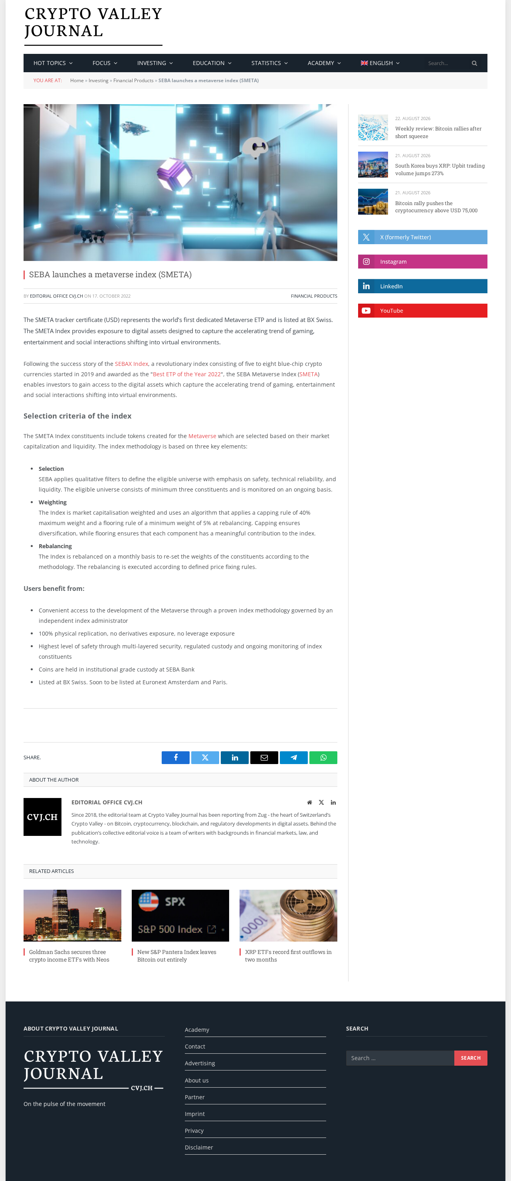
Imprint (195, 1114)
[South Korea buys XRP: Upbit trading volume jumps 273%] (373, 165)
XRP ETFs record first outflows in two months (288, 955)
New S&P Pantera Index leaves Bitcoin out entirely (176, 955)
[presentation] (475, 63)
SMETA (308, 374)
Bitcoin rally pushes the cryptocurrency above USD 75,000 (436, 206)
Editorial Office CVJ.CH (56, 296)
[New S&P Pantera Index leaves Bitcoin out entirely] (181, 916)
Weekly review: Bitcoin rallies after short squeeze (438, 132)
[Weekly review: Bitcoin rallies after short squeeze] (373, 127)
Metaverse (202, 436)
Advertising (200, 1063)
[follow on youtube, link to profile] (422, 311)
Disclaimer (199, 1147)
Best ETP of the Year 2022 (187, 374)
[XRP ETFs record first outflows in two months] (288, 916)
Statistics (266, 63)
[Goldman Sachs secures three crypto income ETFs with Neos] (72, 916)
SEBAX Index (131, 363)
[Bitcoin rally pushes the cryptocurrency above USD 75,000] (373, 202)
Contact (195, 1046)
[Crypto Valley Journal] (93, 27)
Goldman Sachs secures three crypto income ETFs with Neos (69, 955)
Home (77, 80)
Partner (195, 1097)
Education (209, 63)
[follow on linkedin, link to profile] (422, 286)
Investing (151, 63)
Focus (102, 63)
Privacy (194, 1130)
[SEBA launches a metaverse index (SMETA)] (180, 182)
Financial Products (133, 80)
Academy (321, 63)
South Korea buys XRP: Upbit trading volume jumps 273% (440, 169)
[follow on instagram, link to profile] (422, 262)
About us (197, 1080)
